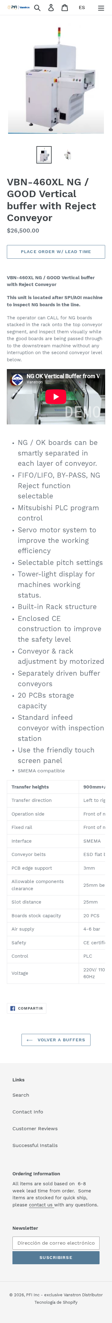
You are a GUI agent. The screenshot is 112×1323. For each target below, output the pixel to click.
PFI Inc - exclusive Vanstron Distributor (64, 1295)
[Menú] (101, 8)
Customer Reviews (35, 1128)
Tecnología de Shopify (56, 1302)
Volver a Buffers (60, 1039)
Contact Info (27, 1112)
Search (20, 1095)
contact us (41, 1205)
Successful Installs (35, 1145)
